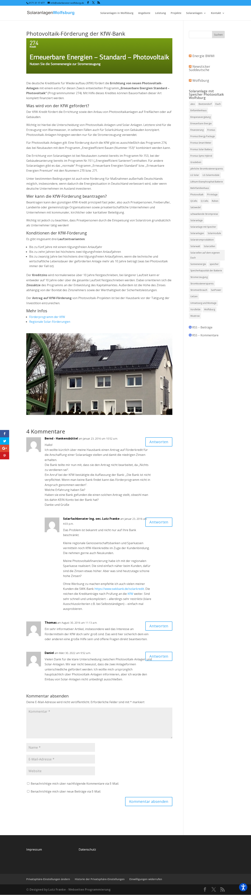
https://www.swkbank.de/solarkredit (119, 589)
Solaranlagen (194, 13)
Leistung (160, 13)
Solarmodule (214, 233)
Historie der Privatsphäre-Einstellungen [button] (100, 879)
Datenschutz (87, 849)
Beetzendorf (205, 104)
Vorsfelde (195, 309)
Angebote (144, 13)
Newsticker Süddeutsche (199, 68)
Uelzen (194, 296)
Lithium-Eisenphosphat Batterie (206, 181)
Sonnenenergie (198, 264)
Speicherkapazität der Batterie (206, 270)
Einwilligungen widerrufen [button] (145, 879)
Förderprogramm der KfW (47, 317)
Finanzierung (197, 129)
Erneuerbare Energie (201, 123)
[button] (243, 887)
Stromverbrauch (198, 290)
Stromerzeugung (199, 277)
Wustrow (195, 315)
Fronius (211, 129)
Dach (218, 104)
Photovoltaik (196, 194)
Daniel (49, 653)
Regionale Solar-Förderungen (49, 322)
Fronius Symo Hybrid (201, 155)
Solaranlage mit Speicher (203, 226)
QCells (193, 200)
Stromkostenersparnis (202, 283)
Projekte (176, 13)
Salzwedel (195, 207)
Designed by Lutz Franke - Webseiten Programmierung (70, 889)
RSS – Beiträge (201, 327)
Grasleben (195, 162)
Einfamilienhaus (198, 110)
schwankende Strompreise (204, 214)
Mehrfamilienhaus (199, 188)
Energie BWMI (203, 56)
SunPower (216, 290)
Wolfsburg (200, 80)
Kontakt (216, 13)
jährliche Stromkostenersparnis (206, 168)
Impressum (34, 849)
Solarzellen (209, 246)
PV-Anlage (212, 194)
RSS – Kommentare (204, 335)
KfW (130, 594)
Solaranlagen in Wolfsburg (116, 13)
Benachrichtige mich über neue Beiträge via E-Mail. (66, 791)
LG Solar (194, 175)
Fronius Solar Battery (201, 149)
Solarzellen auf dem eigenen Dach (205, 255)
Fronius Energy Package (202, 136)
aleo (192, 104)
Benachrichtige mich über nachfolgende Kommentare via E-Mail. (75, 784)
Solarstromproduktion (202, 239)
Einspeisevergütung (200, 117)
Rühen (215, 200)
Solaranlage (196, 220)
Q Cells (204, 200)
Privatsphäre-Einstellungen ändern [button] (48, 879)
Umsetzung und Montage (203, 303)
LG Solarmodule (211, 175)
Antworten (158, 441)
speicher (214, 264)
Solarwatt (195, 246)
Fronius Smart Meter (200, 142)
